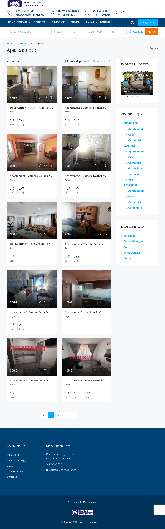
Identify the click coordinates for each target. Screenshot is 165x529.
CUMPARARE (58, 22)
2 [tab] (134, 97)
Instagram (92, 502)
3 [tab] (139, 97)
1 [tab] (129, 97)
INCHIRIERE (39, 22)
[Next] (74, 415)
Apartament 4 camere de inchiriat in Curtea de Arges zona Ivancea (107, 244)
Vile (130, 179)
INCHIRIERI (21, 43)
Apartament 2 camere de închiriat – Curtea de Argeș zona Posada (106, 380)
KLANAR (90, 22)
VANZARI (129, 146)
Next (148, 82)
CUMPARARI (131, 123)
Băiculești (129, 235)
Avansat (137, 31)
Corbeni (128, 258)
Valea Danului (131, 252)
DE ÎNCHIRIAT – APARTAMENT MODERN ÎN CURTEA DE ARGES (49, 244)
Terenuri (133, 174)
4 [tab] (143, 97)
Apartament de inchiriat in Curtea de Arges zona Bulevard (101, 312)
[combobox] (60, 31)
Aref (126, 247)
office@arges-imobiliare (29, 15)
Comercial (134, 140)
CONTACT (105, 22)
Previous (125, 82)
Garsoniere (135, 168)
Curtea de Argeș (133, 241)
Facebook (76, 502)
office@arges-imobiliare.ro (62, 470)
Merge (152, 31)
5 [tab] (148, 97)
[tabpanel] (137, 82)
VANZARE (22, 22)
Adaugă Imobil (148, 22)
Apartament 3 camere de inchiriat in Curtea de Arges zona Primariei (53, 175)
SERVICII (75, 22)
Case (131, 134)
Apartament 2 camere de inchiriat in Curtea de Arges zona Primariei (108, 175)
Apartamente (136, 129)
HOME (11, 22)
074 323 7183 (24, 11)
